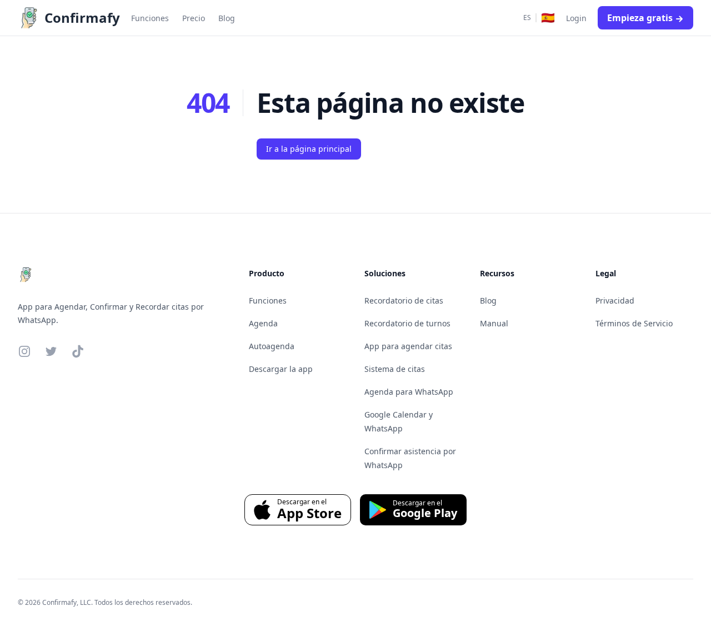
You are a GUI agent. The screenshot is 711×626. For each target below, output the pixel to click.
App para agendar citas (408, 346)
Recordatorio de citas (403, 300)
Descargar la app (281, 369)
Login (576, 18)
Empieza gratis (640, 18)
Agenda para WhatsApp (408, 391)
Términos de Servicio (634, 323)
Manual (494, 323)
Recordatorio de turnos (407, 323)
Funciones (268, 300)
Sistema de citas (394, 369)
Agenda (263, 323)
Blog (488, 300)
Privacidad (614, 300)
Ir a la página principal (309, 148)
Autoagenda (271, 346)
